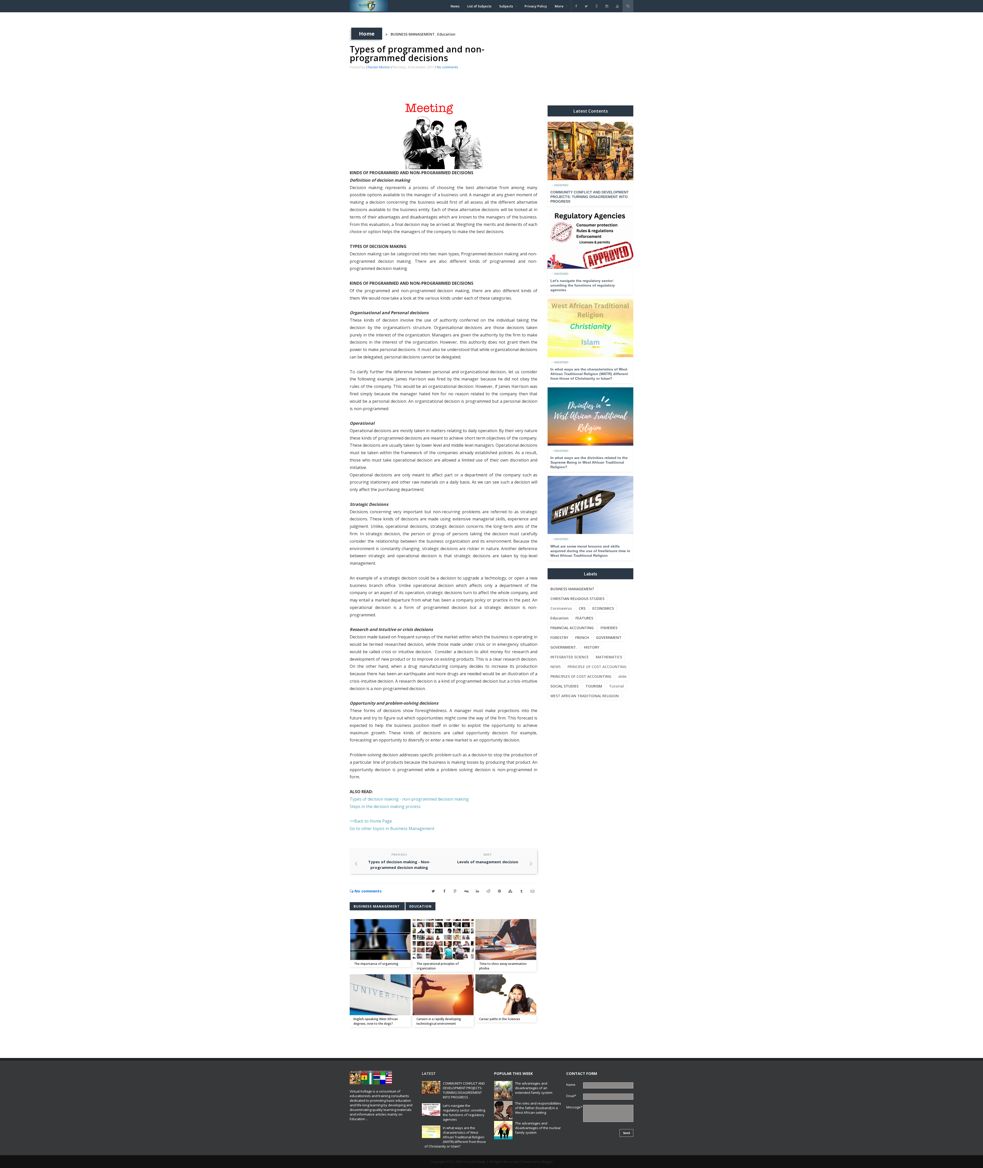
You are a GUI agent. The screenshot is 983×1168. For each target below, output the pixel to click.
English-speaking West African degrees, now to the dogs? (376, 1021)
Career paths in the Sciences (499, 1019)
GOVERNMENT (609, 637)
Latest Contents (590, 111)
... (367, 1119)
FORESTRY (559, 637)
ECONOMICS (603, 608)
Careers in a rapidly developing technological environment (438, 1021)
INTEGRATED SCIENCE (569, 656)
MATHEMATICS (609, 656)
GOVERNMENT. (563, 647)
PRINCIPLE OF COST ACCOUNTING (597, 666)
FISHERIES (609, 627)
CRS (582, 608)
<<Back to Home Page (371, 821)
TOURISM (593, 686)
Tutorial (616, 686)
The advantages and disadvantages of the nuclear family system (538, 1128)
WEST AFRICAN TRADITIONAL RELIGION (584, 695)
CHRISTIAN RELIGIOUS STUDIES (577, 598)
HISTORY (591, 647)
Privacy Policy (536, 6)
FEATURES (584, 618)
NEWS (555, 666)
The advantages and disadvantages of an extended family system (533, 1088)
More (559, 6)
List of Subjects (479, 6)
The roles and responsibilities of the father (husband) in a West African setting (538, 1108)
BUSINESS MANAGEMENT (413, 34)
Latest (429, 1073)
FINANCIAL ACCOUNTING (572, 627)
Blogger (547, 1161)
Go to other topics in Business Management (392, 828)
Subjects (506, 6)
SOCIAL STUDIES (564, 686)
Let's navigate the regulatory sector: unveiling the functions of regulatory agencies (582, 285)
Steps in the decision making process (385, 806)
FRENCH (582, 637)
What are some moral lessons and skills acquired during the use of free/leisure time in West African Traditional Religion (590, 551)
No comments (447, 67)
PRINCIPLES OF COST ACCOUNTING (580, 676)
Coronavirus (561, 608)
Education (446, 34)
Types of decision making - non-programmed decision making (409, 799)
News (455, 6)
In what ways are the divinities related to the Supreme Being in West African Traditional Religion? (589, 462)
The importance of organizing (376, 964)
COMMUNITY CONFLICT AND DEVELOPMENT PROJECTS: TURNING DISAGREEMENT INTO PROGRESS (589, 196)
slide (622, 676)
